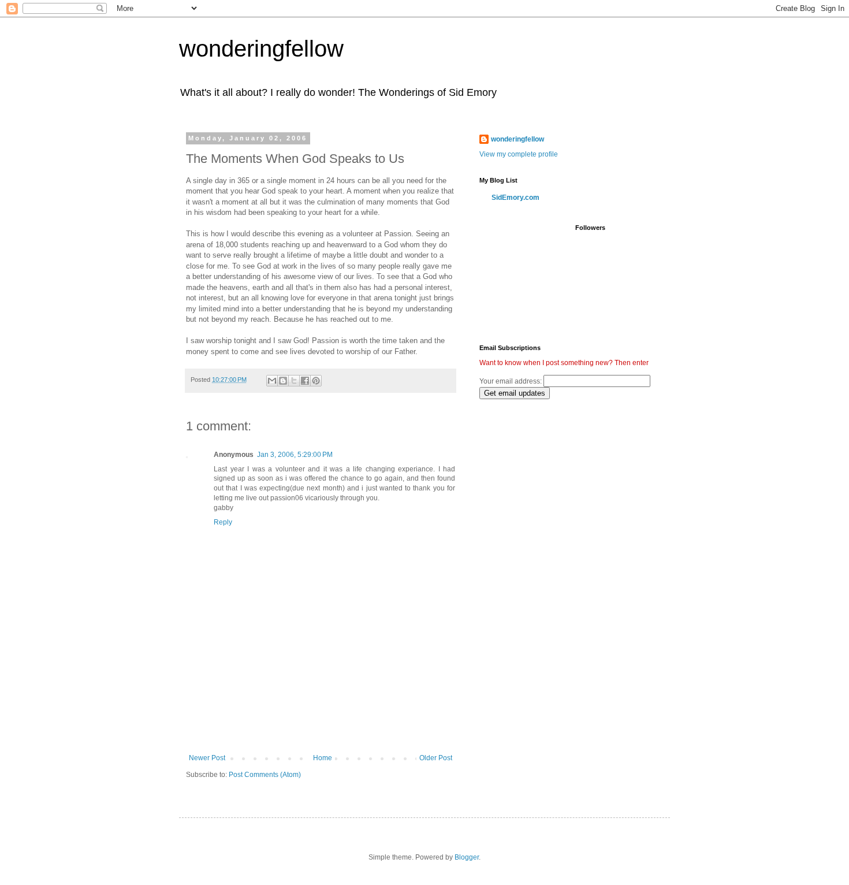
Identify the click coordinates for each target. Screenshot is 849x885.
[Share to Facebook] (305, 380)
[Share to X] (294, 380)
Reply (223, 522)
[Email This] (272, 380)
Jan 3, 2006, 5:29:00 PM (295, 455)
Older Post (435, 758)
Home (322, 758)
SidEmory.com (515, 198)
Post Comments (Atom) (265, 775)
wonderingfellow (261, 48)
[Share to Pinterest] (316, 380)
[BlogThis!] (283, 380)
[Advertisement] (320, 722)
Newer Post (207, 758)
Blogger (467, 857)
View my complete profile (518, 154)
